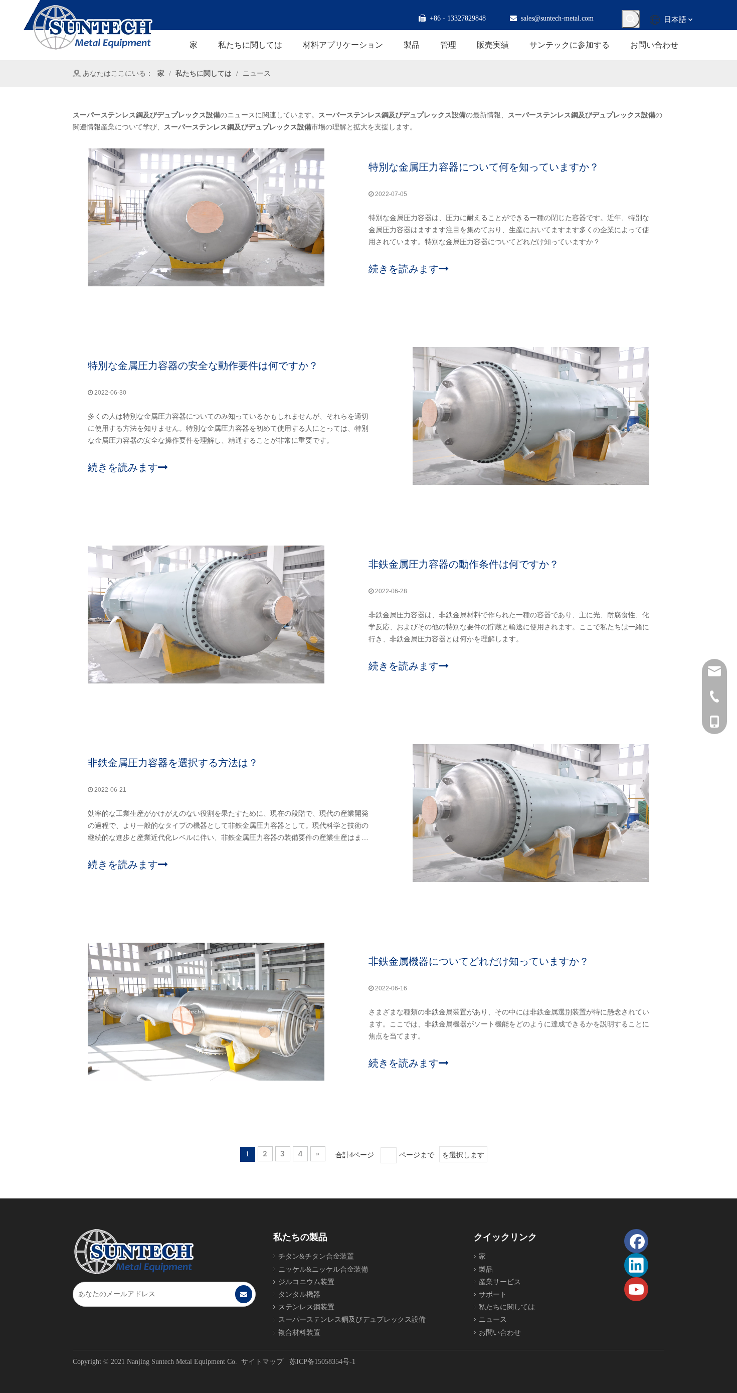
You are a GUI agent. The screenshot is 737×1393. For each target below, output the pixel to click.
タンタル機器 (299, 1294)
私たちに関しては (507, 1307)
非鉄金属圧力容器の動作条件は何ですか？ (463, 564)
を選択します (463, 1155)
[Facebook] (636, 1241)
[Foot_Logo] (133, 1251)
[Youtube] (636, 1289)
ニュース (493, 1319)
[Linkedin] (636, 1265)
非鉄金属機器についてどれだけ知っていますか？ (478, 961)
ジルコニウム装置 (306, 1282)
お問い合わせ (500, 1332)
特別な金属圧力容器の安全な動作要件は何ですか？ (203, 366)
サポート (493, 1294)
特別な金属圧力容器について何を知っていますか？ (483, 167)
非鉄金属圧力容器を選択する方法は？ (173, 763)
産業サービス (500, 1282)
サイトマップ (262, 1361)
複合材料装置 (299, 1332)
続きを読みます (403, 269)
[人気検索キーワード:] (631, 19)
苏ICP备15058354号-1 (322, 1361)
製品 (486, 1269)
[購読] (243, 1294)
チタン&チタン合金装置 (316, 1256)
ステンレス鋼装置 (306, 1307)
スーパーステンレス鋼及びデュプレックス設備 (352, 1319)
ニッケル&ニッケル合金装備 (323, 1269)
